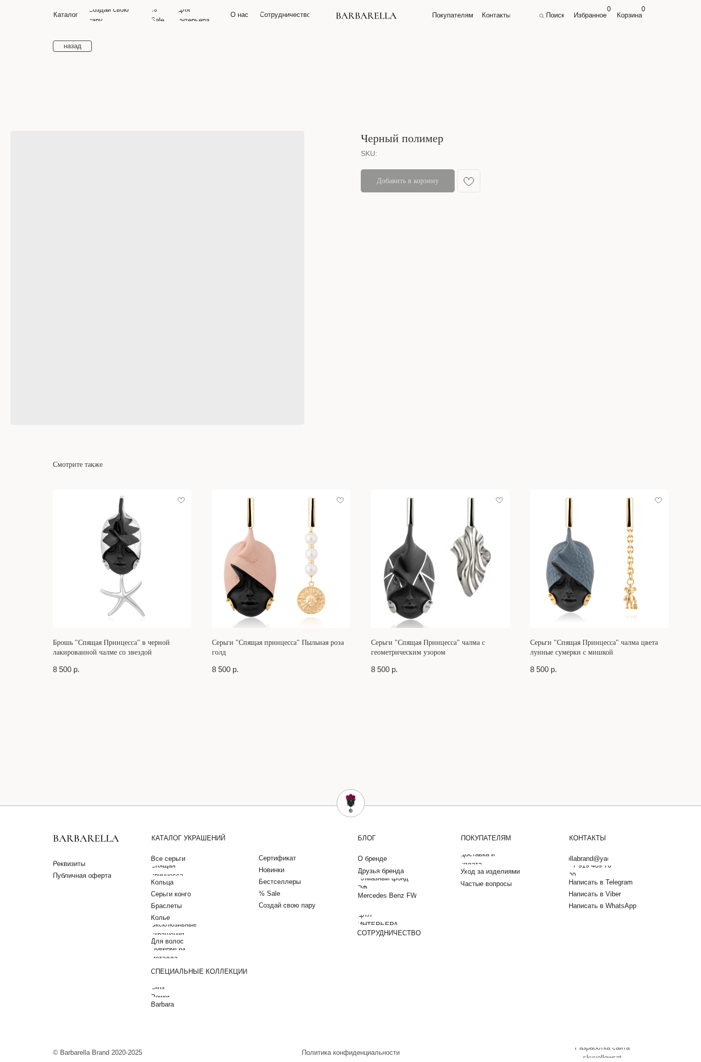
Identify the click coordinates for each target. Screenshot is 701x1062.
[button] (71, 864)
